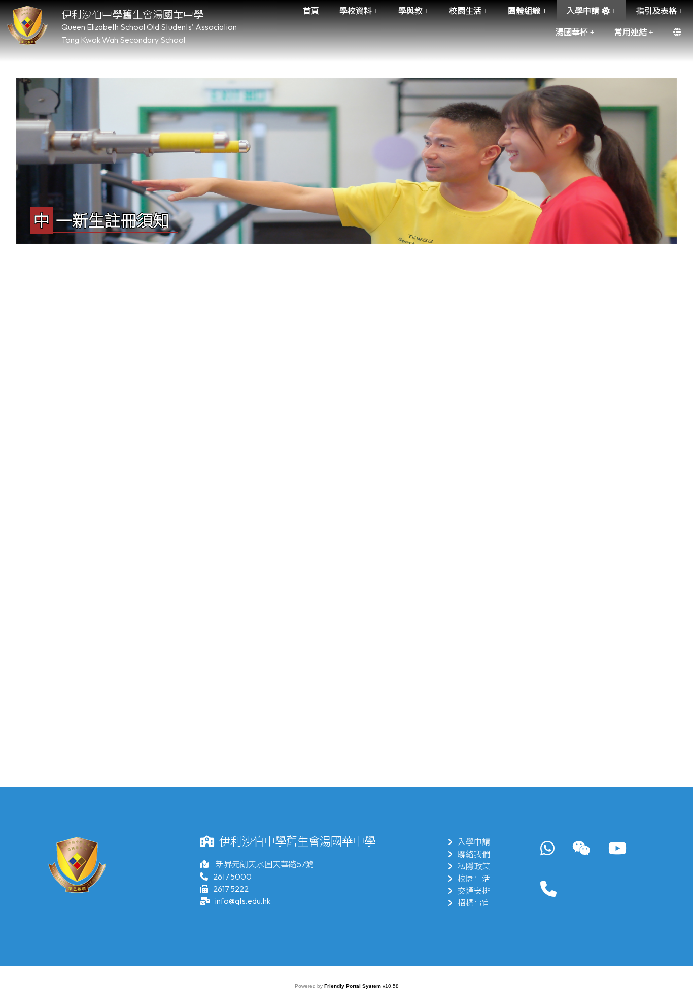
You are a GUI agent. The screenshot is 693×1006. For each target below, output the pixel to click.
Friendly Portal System (353, 986)
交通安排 (474, 891)
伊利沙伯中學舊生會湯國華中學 (132, 14)
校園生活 (474, 878)
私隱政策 (474, 866)
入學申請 (474, 842)
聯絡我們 (474, 854)
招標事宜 (474, 903)
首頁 (311, 11)
